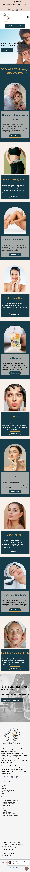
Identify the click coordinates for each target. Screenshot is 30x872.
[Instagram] (13, 10)
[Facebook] (9, 10)
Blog (3, 793)
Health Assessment (8, 790)
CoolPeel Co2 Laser (8, 814)
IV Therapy (5, 807)
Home (4, 785)
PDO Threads (6, 812)
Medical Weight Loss (8, 802)
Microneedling (6, 805)
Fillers (4, 810)
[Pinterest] (21, 10)
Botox (4, 809)
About (4, 787)
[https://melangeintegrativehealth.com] (6, 17)
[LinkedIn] (17, 10)
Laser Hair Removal (8, 804)
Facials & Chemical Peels (10, 815)
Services (4, 788)
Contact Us (5, 792)
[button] (28, 17)
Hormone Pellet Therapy (10, 800)
